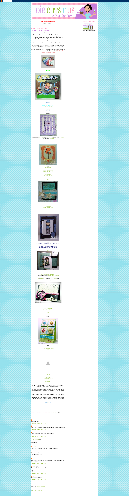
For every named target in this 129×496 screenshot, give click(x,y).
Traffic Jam (57, 275)
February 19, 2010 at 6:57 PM (38, 456)
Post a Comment (34, 482)
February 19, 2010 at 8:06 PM (38, 463)
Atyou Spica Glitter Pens (48, 175)
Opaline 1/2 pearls (48, 377)
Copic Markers (48, 174)
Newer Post (33, 483)
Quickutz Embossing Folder (48, 309)
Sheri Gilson (35, 446)
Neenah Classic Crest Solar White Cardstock (51, 272)
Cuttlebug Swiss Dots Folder (48, 170)
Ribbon (48, 312)
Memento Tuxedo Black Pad (44, 247)
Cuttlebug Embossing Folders (48, 348)
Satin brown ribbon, (51, 274)
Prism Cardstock (48, 167)
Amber (48, 179)
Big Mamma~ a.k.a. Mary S (37, 476)
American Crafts (50, 137)
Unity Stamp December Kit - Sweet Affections (48, 172)
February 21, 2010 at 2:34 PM (38, 479)
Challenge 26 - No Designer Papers (40, 30)
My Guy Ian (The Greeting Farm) (45, 246)
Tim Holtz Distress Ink (48, 308)
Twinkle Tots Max (54, 278)
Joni (48, 250)
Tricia (34, 426)
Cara (33, 432)
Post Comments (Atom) (40, 486)
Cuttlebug (62, 137)
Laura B (34, 466)
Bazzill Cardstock (44, 274)
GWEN (48, 354)
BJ (33, 458)
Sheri (48, 212)
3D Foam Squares (53, 247)
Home (48, 483)
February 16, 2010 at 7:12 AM (38, 423)
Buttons (41, 278)
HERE (46, 23)
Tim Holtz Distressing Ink (48, 378)
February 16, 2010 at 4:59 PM (38, 436)
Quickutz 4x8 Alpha (48, 380)
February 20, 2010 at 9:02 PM (38, 473)
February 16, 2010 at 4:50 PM (38, 429)
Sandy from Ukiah (36, 439)
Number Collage (51, 275)
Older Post (63, 483)
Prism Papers (41, 137)
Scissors (48, 311)
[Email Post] (59, 412)
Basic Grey (52, 138)
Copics (38, 278)
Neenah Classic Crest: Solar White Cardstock (51, 243)
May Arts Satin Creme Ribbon (48, 171)
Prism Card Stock (48, 307)
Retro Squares (53, 276)
